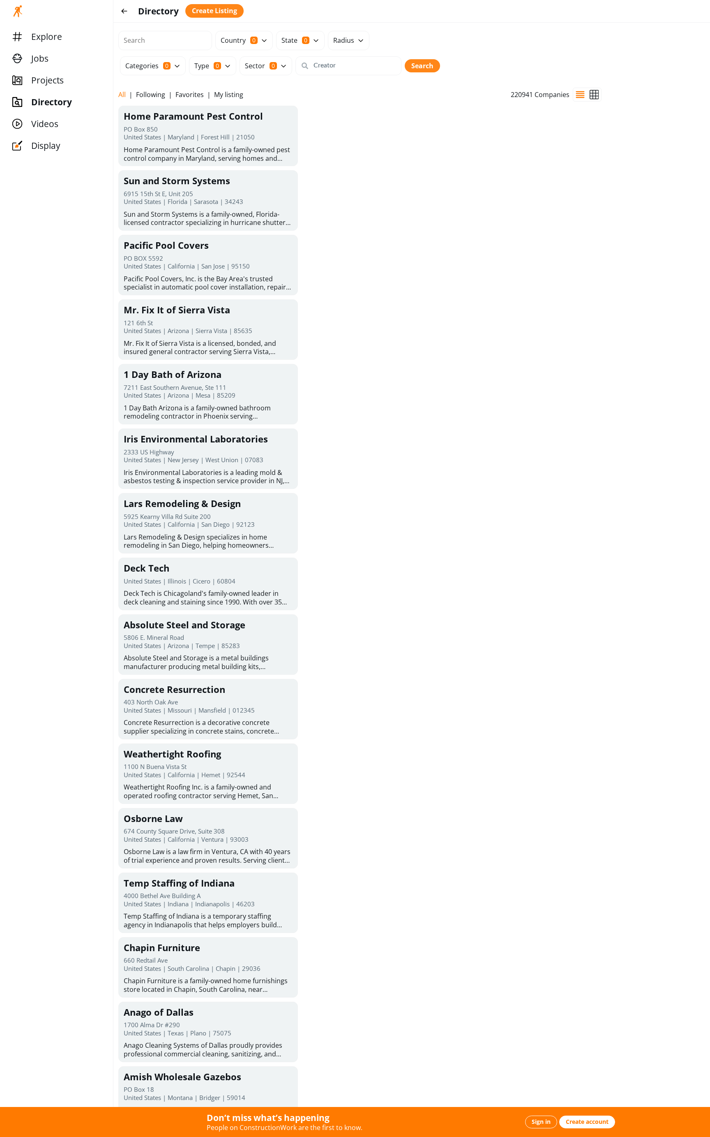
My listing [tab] (228, 94)
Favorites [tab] (189, 94)
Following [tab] (150, 94)
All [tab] (122, 94)
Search (422, 65)
